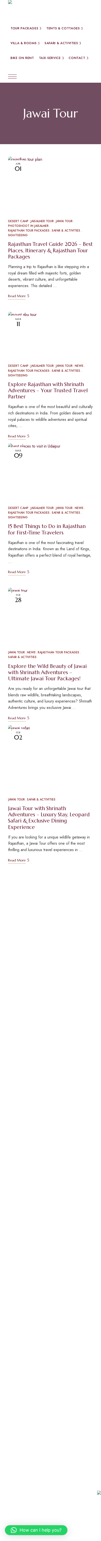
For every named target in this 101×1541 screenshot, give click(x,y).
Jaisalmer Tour (42, 221)
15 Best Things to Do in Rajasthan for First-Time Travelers (47, 529)
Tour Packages (27, 897)
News (79, 366)
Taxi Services (24, 1106)
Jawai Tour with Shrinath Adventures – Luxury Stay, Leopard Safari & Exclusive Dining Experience (49, 817)
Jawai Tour (64, 221)
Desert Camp (18, 221)
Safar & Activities (66, 230)
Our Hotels (22, 1033)
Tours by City (25, 1170)
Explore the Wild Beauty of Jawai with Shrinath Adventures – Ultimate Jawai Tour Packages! (47, 672)
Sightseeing (18, 235)
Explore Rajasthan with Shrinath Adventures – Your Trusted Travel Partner (48, 390)
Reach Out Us (26, 1449)
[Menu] (12, 76)
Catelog (58, 1302)
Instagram (49, 1302)
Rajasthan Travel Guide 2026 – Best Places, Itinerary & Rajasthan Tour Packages (50, 250)
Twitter (19, 1302)
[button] (36, 1530)
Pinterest (29, 1302)
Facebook (9, 1302)
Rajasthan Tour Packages (29, 230)
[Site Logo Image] (39, 10)
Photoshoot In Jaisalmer (28, 226)
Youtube (39, 1302)
